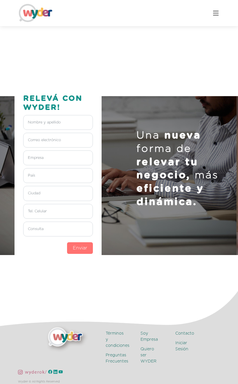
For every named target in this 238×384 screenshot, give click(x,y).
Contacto (184, 333)
